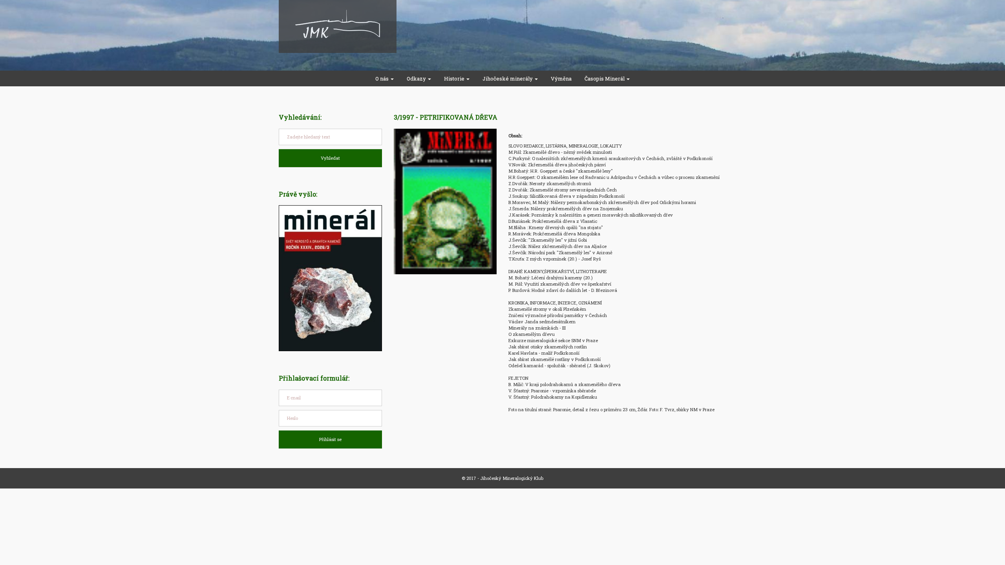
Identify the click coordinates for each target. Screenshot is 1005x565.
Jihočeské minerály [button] (508, 78)
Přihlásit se (330, 439)
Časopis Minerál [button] (605, 78)
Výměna (561, 78)
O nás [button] (382, 78)
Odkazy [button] (417, 78)
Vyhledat (330, 158)
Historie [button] (455, 78)
